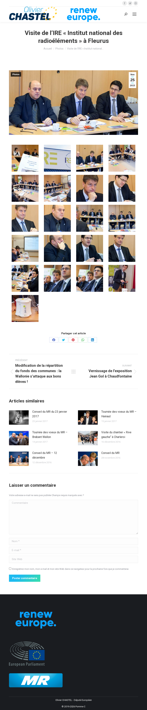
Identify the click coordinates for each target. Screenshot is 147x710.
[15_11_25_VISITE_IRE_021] (57, 188)
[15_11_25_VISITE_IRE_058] (89, 248)
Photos (16, 74)
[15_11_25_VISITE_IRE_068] (57, 278)
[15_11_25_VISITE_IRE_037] (89, 218)
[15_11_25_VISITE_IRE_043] (121, 218)
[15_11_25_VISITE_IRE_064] (25, 278)
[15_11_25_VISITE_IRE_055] (57, 248)
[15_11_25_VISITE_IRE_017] (25, 188)
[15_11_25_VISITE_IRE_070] (89, 278)
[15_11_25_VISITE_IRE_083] (121, 278)
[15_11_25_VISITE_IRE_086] (25, 308)
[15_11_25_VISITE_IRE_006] (89, 158)
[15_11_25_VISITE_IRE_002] (25, 158)
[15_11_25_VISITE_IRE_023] (89, 188)
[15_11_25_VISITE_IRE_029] (57, 218)
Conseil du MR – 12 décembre (44, 455)
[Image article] (19, 417)
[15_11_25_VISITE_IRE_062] (121, 248)
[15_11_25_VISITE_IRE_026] (25, 218)
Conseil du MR (110, 453)
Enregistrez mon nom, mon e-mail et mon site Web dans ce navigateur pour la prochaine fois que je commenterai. (70, 569)
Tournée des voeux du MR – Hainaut (118, 414)
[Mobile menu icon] (134, 14)
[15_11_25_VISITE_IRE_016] (121, 158)
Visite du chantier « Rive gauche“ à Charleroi (116, 435)
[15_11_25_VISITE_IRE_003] (57, 158)
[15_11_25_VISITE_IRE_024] (121, 188)
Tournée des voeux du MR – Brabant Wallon (49, 435)
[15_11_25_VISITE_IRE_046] (25, 248)
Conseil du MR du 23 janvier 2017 (49, 414)
